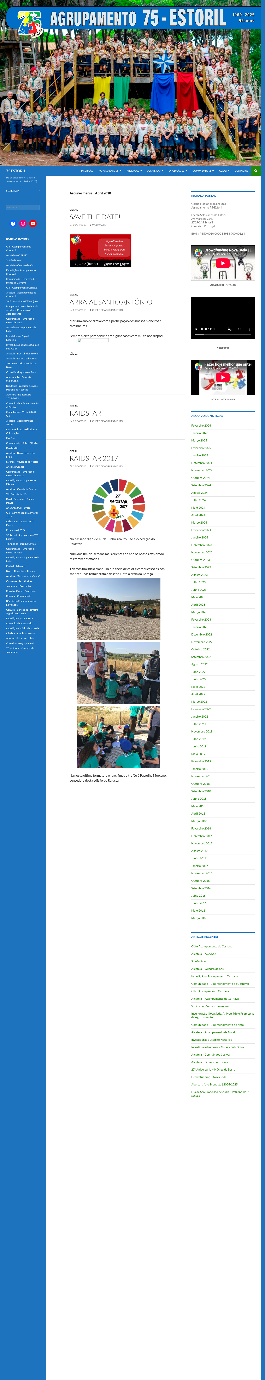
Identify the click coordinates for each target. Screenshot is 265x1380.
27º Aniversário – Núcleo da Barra (213, 1069)
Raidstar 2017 (94, 458)
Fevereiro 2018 (201, 828)
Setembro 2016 (201, 888)
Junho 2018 (198, 798)
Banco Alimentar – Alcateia (20, 571)
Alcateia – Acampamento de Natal (213, 1032)
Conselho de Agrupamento (20, 643)
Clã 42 (222, 170)
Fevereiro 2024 (201, 530)
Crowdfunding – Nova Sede (208, 1077)
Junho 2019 (198, 746)
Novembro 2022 (201, 642)
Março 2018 (199, 821)
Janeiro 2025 (199, 455)
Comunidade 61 (202, 170)
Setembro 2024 (201, 485)
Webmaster (99, 224)
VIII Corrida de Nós (16, 494)
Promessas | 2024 (15, 530)
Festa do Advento (15, 566)
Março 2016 (199, 918)
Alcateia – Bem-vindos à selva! (210, 1054)
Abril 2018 (198, 813)
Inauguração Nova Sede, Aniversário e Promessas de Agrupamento (21, 310)
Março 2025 (199, 440)
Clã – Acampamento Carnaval (210, 991)
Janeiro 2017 (199, 865)
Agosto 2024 (199, 492)
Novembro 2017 (201, 843)
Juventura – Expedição (18, 586)
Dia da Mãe (12, 448)
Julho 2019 (198, 739)
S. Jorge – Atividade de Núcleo (22, 461)
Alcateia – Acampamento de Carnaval (215, 998)
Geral (74, 209)
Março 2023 (199, 612)
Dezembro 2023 (201, 545)
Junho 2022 (198, 679)
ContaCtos (241, 170)
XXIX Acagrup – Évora (18, 507)
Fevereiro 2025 (201, 448)
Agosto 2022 (199, 664)
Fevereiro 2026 (201, 425)
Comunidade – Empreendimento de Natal (218, 1024)
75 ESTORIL (16, 171)
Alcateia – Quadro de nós (207, 968)
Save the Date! (95, 216)
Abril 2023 (198, 604)
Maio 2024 (198, 507)
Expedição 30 (176, 170)
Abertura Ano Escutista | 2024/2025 (214, 1084)
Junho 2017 (198, 858)
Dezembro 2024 (201, 462)
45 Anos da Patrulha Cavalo (21, 543)
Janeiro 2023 (199, 627)
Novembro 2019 (201, 731)
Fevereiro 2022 (201, 709)
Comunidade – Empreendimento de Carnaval (220, 983)
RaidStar (11, 438)
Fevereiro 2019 (201, 761)
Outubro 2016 (200, 880)
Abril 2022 (198, 694)
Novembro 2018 (201, 776)
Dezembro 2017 (201, 836)
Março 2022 (199, 701)
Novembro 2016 (201, 873)
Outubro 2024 (200, 477)
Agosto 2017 (199, 850)
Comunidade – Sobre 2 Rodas (22, 443)
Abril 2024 (198, 515)
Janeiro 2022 (199, 716)
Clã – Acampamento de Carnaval (212, 946)
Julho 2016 (198, 895)
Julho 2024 (198, 500)
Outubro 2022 (200, 649)
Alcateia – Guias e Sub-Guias (209, 1062)
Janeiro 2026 (199, 433)
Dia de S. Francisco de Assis (20, 633)
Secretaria (12, 190)
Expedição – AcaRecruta (19, 618)
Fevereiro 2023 (201, 619)
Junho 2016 (198, 903)
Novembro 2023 (201, 552)
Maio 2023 (198, 597)
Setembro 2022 (201, 656)
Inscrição (87, 170)
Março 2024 (199, 522)
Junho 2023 (198, 589)
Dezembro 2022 (201, 634)
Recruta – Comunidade (18, 596)
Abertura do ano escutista (20, 638)
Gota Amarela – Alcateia (19, 581)
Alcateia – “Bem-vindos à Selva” (23, 576)
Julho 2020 (198, 724)
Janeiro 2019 (199, 768)
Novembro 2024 (201, 470)
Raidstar (85, 413)
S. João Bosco (199, 961)
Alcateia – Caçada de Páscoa (21, 489)
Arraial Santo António (111, 302)
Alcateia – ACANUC (204, 954)
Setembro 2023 (201, 567)
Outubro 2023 (200, 559)
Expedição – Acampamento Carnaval (214, 976)
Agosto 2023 (199, 574)
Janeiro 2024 (199, 537)
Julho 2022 (198, 671)
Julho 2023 (198, 582)
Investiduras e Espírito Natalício (211, 1039)
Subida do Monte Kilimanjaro (210, 1006)
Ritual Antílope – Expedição (21, 591)
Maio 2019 (198, 753)
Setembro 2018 (201, 791)
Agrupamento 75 (108, 170)
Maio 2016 (198, 910)
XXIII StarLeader (15, 466)
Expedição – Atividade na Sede (22, 628)
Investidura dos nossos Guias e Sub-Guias (217, 1047)
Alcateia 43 (153, 170)
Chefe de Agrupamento (107, 310)
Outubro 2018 (200, 783)
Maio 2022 (198, 686)
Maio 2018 (198, 806)
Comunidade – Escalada (19, 623)
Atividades (133, 170)
